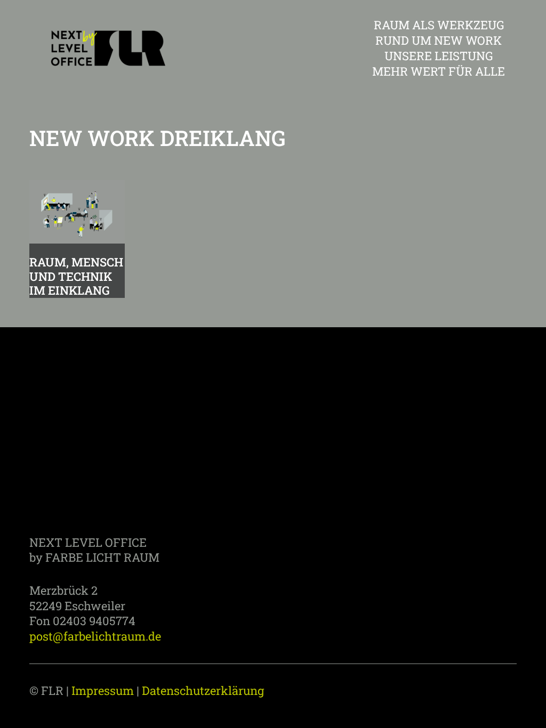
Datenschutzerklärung (203, 690)
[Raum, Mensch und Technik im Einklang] (77, 212)
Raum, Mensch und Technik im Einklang (76, 276)
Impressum (102, 690)
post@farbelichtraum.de (95, 636)
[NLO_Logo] (106, 48)
